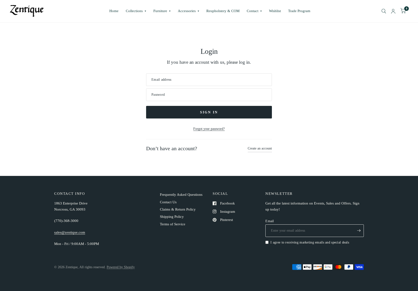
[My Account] (393, 11)
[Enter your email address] (359, 230)
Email (269, 221)
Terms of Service (172, 224)
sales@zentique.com (69, 232)
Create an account (260, 148)
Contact (252, 11)
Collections (134, 11)
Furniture (160, 11)
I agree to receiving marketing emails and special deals (309, 242)
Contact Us (168, 202)
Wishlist (275, 11)
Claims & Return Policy (178, 209)
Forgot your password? (209, 129)
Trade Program (299, 11)
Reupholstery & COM (222, 11)
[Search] (383, 11)
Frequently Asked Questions (181, 195)
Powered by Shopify (121, 267)
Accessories (187, 11)
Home (114, 11)
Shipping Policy (172, 217)
